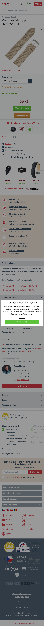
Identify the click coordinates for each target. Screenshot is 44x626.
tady (32, 314)
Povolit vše (22, 322)
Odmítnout (22, 318)
